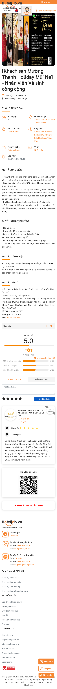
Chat (23, 422)
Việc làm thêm (14, 20)
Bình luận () (15, 379)
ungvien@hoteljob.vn (24, 564)
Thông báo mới (9, 606)
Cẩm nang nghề (11, 13)
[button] (27, 63)
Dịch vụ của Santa (10, 577)
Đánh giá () (41, 379)
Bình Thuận (41, 122)
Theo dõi (25, 419)
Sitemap (6, 624)
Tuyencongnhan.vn (10, 639)
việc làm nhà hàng (12, 682)
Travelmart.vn (8, 657)
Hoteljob (14, 535)
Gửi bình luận (44, 399)
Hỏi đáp (7, 10)
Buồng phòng (14, 150)
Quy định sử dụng (10, 610)
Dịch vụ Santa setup (11, 586)
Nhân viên (38, 150)
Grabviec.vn (7, 661)
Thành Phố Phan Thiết (44, 119)
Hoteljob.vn (7, 635)
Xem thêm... (26, 459)
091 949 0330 (23, 545)
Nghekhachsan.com (11, 652)
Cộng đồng (9, 7)
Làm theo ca (13, 131)
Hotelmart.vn (8, 648)
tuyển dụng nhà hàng (28, 682)
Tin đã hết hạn (13, 317)
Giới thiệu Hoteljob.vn (12, 601)
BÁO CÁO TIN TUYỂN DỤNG (29, 505)
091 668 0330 (23, 561)
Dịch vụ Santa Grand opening (15, 590)
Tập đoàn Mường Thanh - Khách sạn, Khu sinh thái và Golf (31, 413)
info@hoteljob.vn (22, 548)
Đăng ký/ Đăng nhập (46, 10)
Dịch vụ (7, 16)
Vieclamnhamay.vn (10, 644)
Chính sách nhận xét (45, 357)
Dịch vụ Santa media (11, 582)
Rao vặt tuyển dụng (11, 619)
